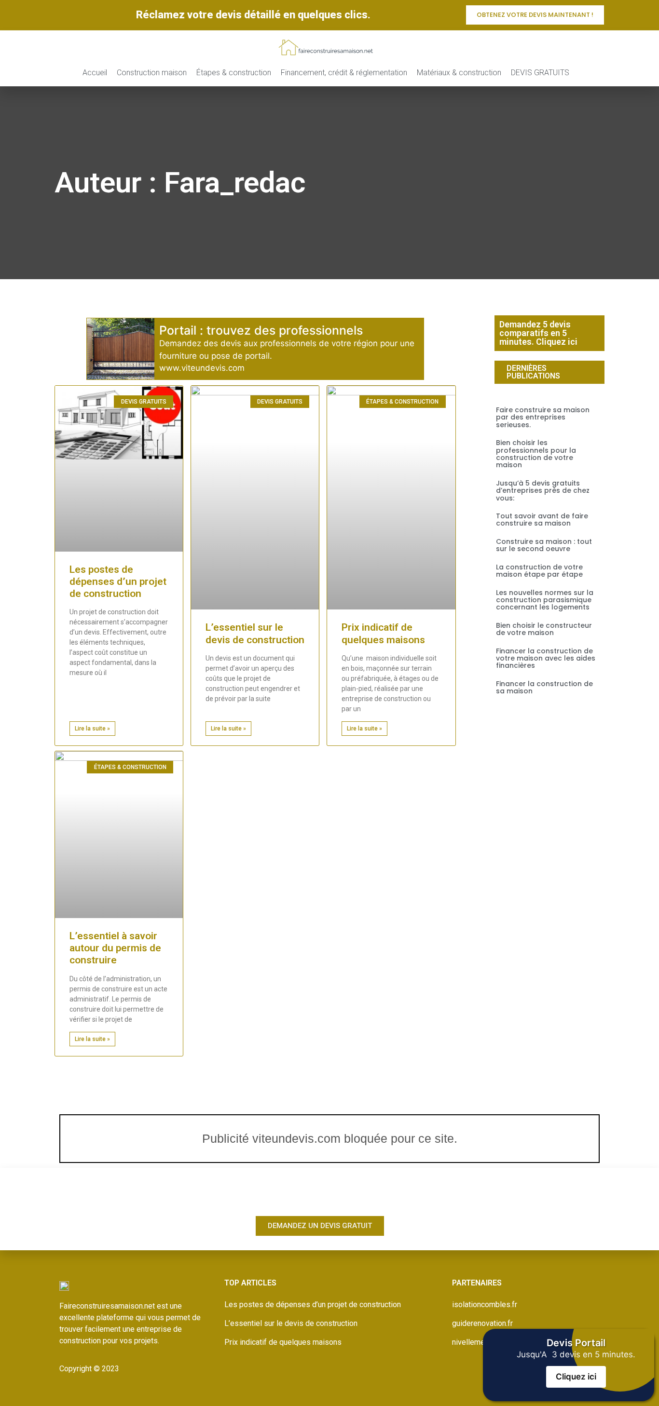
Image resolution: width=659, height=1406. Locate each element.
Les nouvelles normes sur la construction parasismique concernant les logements (544, 600)
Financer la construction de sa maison (544, 687)
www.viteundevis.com (202, 368)
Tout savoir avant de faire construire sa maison (542, 519)
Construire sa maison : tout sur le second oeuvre (544, 545)
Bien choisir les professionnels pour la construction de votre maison (536, 454)
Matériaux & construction (459, 72)
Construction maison (152, 72)
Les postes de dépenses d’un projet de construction (117, 581)
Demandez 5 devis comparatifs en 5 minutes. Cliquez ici (538, 333)
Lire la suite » (92, 728)
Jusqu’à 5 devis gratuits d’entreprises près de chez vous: (543, 490)
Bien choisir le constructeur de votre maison (544, 629)
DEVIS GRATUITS (540, 72)
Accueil (94, 72)
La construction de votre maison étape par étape (539, 570)
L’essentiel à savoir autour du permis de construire (115, 948)
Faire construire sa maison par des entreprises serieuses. (543, 417)
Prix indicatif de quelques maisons (383, 633)
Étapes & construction (233, 72)
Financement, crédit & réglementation (344, 72)
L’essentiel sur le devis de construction (255, 633)
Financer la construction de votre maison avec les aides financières (545, 658)
